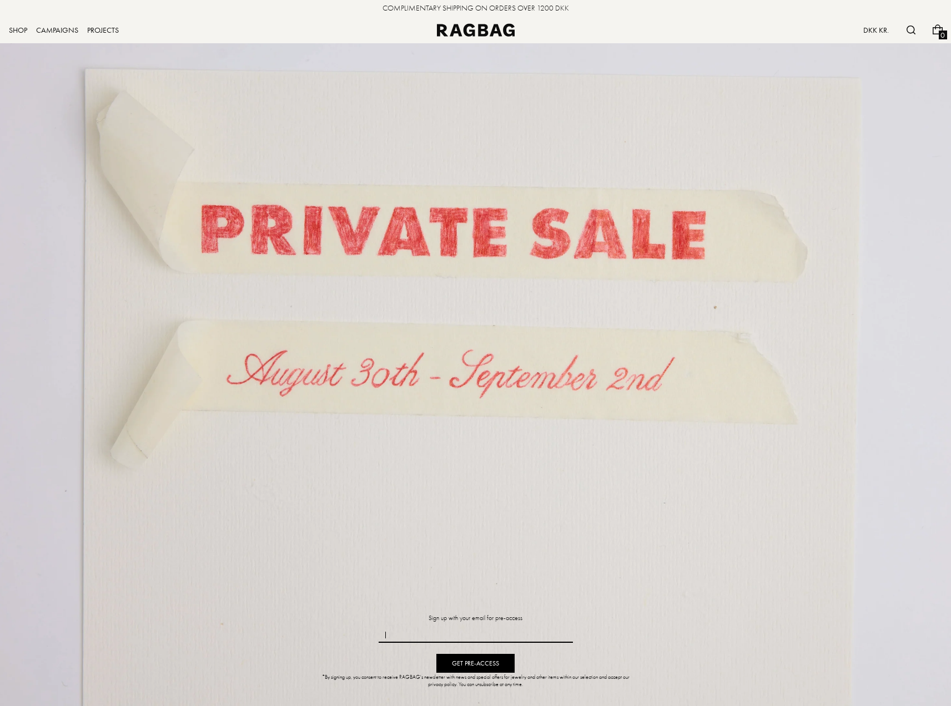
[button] (911, 30)
